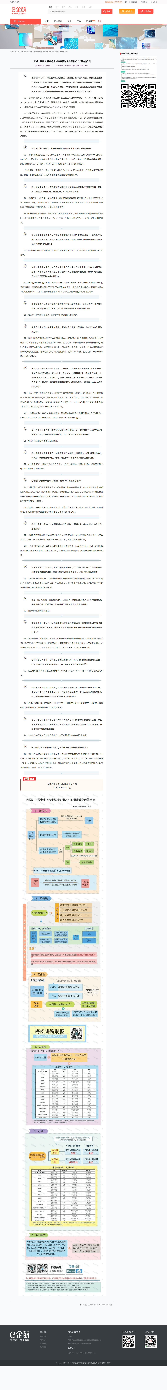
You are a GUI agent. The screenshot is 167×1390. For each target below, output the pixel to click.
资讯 (99, 21)
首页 (47, 21)
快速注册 (134, 2)
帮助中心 (144, 2)
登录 (126, 2)
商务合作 (43, 1340)
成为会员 (128, 11)
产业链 (89, 21)
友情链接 (43, 1344)
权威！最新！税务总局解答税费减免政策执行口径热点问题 (48, 51)
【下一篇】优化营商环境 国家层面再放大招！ (96, 1305)
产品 (79, 21)
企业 (69, 21)
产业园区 (58, 21)
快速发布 (147, 11)
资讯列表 (25, 51)
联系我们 (43, 1336)
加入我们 (43, 1347)
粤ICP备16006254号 (104, 1363)
